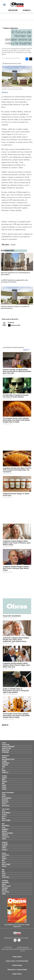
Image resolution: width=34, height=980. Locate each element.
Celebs (3, 875)
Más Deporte (5, 802)
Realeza (4, 857)
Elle (3, 870)
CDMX (3, 783)
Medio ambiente (6, 825)
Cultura (4, 866)
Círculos (4, 858)
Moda (3, 860)
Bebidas (4, 884)
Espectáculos (5, 855)
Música (3, 818)
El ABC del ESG (5, 837)
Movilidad (4, 831)
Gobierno (4, 777)
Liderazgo (4, 846)
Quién (4, 853)
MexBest (5, 880)
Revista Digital (5, 805)
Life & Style (5, 809)
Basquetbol (5, 800)
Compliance (17, 965)
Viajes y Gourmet (6, 820)
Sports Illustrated (8, 792)
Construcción (13, 10)
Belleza (4, 862)
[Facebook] (27, 59)
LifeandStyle (5, 772)
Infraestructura (6, 748)
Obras (4, 743)
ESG (3, 769)
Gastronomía (5, 882)
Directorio (17, 974)
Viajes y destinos (6, 886)
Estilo (3, 811)
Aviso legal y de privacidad (17, 961)
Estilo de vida (5, 877)
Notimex (11, 322)
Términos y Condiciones (17, 969)
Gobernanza (5, 829)
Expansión (5, 755)
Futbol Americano (6, 798)
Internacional (5, 763)
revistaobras (15, 940)
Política (4, 776)
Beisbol (4, 796)
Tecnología (5, 765)
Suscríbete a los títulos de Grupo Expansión (17, 925)
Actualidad (5, 844)
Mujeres (4, 770)
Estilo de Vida (5, 892)
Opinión (4, 787)
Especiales (4, 849)
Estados (4, 785)
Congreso (4, 781)
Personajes (5, 888)
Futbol (3, 794)
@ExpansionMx (15, 325)
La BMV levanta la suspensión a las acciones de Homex (14, 281)
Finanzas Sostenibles (7, 833)
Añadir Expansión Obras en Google (13, 63)
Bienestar (4, 890)
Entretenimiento (6, 812)
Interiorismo (5, 752)
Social (3, 827)
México (3, 779)
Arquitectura (5, 750)
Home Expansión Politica (8, 759)
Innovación (5, 835)
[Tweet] (30, 59)
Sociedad (4, 789)
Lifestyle (4, 804)
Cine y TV (4, 816)
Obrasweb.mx (19, 940)
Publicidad (17, 957)
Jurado (3, 893)
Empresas (4, 757)
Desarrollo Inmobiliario (10, 28)
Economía (4, 761)
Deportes (4, 814)
